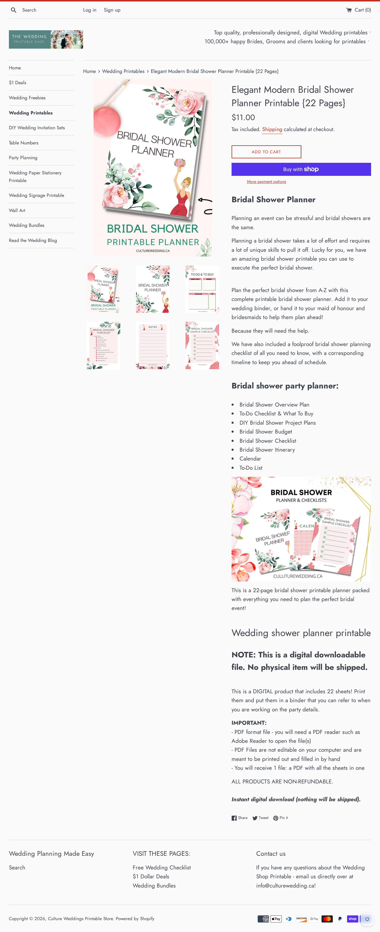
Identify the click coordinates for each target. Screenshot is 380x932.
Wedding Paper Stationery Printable (35, 176)
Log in (89, 9)
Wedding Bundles (26, 225)
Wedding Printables (31, 112)
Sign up (112, 9)
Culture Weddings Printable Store (80, 918)
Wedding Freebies (27, 97)
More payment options (266, 181)
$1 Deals (17, 82)
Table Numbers (23, 142)
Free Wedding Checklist (162, 868)
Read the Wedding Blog (33, 240)
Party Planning (23, 157)
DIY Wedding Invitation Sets (37, 127)
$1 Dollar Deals (151, 876)
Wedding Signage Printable (36, 195)
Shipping (272, 129)
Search (17, 868)
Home (15, 67)
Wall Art (17, 210)
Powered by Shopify (135, 918)
